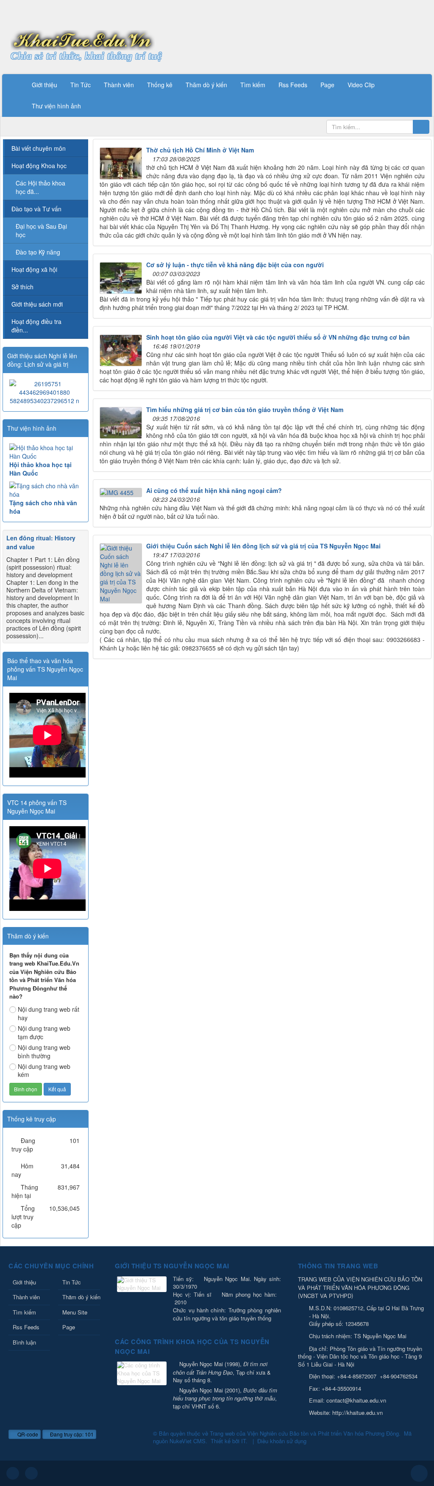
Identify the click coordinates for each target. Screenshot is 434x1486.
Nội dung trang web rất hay (48, 1013)
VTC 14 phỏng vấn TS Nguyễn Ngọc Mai (37, 806)
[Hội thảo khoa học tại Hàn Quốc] (45, 451)
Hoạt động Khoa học (39, 165)
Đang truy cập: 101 (71, 1434)
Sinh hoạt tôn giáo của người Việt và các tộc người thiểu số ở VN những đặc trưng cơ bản (278, 337)
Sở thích (22, 286)
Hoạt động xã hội (34, 269)
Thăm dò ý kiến (81, 1297)
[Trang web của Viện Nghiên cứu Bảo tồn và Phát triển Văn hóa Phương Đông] (83, 39)
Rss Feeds (26, 1327)
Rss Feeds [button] (292, 84)
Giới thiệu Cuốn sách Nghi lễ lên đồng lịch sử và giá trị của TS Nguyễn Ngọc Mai (263, 546)
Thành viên (26, 1297)
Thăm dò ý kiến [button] (206, 84)
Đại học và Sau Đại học (41, 230)
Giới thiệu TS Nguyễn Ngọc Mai (172, 1265)
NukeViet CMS (188, 1441)
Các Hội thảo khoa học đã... (40, 187)
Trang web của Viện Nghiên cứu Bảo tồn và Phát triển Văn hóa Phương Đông (304, 1433)
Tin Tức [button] (80, 84)
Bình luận (24, 1342)
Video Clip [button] (361, 84)
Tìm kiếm (24, 1312)
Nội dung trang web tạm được (44, 1032)
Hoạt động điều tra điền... (36, 325)
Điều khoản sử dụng (281, 1441)
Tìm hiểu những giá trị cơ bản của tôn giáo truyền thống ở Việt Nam (244, 409)
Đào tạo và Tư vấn (36, 209)
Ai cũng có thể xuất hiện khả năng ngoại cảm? (214, 490)
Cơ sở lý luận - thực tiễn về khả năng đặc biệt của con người (235, 264)
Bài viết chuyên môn (38, 148)
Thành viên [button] (119, 84)
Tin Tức (71, 1282)
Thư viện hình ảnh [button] (56, 106)
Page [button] (327, 84)
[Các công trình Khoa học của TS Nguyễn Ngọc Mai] (143, 1374)
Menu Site (74, 1312)
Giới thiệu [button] (44, 84)
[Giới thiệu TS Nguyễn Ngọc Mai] (143, 1285)
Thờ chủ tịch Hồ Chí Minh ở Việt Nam (200, 150)
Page (68, 1327)
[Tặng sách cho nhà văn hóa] (45, 489)
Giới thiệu (24, 1282)
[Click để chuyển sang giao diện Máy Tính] (31, 1473)
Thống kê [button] (159, 84)
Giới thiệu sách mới (37, 304)
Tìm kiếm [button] (252, 84)
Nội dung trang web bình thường (44, 1051)
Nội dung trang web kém (44, 1070)
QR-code (27, 1434)
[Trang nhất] (14, 84)
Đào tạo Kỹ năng (38, 252)
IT (243, 1441)
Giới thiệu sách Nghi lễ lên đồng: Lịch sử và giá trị (42, 359)
